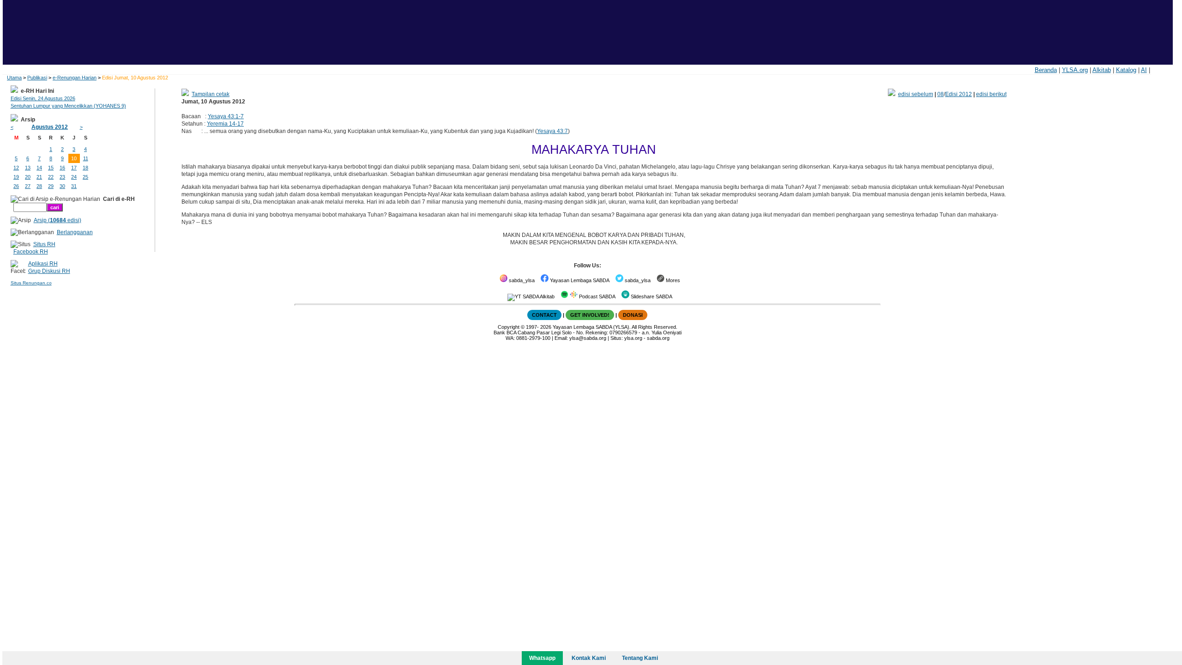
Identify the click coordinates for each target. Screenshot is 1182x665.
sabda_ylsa (521, 280)
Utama (14, 77)
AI (1144, 69)
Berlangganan (75, 232)
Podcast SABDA (596, 296)
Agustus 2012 (49, 127)
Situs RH (44, 244)
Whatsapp (542, 658)
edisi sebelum (915, 94)
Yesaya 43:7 (552, 131)
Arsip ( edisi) (57, 220)
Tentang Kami (640, 658)
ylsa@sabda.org (587, 338)
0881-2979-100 (533, 338)
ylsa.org (633, 338)
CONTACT (544, 315)
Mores (672, 280)
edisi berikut (991, 94)
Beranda (1046, 69)
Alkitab (1101, 69)
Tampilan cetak (210, 94)
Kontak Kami (589, 658)
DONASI (633, 315)
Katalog (1126, 69)
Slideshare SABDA (650, 296)
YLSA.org (1075, 69)
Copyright (508, 327)
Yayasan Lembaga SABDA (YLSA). (592, 327)
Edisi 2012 (958, 94)
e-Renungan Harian (74, 77)
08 (940, 94)
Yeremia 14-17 (225, 124)
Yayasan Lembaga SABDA (579, 280)
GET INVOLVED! (589, 315)
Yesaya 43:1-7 (226, 116)
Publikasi (37, 77)
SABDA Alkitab (538, 296)
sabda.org (658, 338)
